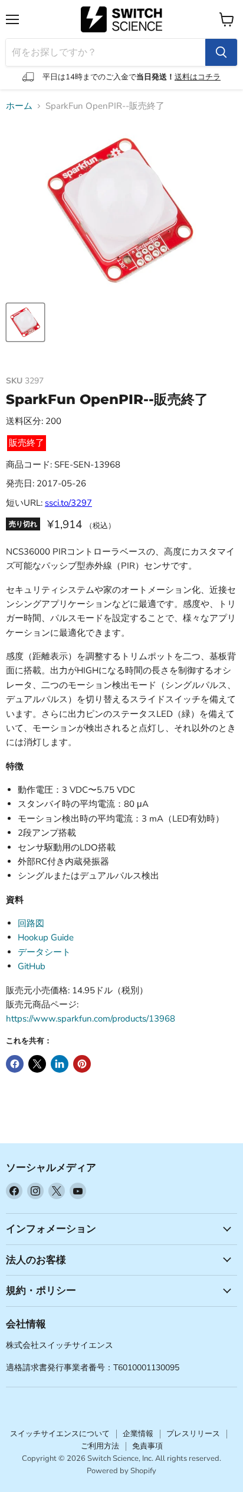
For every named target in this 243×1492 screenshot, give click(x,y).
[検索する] (221, 52)
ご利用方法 (100, 1446)
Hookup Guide (46, 937)
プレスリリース (193, 1433)
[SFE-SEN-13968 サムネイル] (25, 322)
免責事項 (147, 1446)
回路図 (31, 923)
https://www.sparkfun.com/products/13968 (90, 1018)
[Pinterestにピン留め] (82, 1064)
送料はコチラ (198, 77)
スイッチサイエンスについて (60, 1433)
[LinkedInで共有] (59, 1064)
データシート (44, 952)
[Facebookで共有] (15, 1064)
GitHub (31, 966)
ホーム (19, 106)
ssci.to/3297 (68, 503)
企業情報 (138, 1433)
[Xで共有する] (37, 1064)
